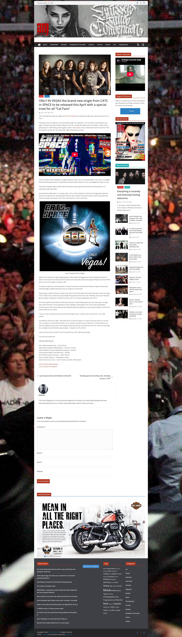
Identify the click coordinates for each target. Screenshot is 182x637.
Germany (106, 582)
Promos (128, 605)
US (115, 610)
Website (40, 471)
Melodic (119, 586)
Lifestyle (128, 585)
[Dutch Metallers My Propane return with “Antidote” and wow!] (121, 219)
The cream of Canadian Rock (46, 586)
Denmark (119, 574)
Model (113, 590)
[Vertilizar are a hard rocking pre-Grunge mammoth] (121, 315)
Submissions (123, 45)
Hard (116, 582)
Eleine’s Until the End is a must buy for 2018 (136, 302)
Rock (105, 603)
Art (116, 568)
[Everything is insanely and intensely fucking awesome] (130, 176)
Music (45, 45)
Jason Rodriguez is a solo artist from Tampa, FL (52, 619)
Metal (107, 590)
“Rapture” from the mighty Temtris (135, 278)
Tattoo (99, 45)
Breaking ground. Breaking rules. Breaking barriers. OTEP (95, 377)
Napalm (105, 594)
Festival (116, 576)
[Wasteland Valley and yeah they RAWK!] (121, 269)
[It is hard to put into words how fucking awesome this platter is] (121, 232)
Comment (41, 427)
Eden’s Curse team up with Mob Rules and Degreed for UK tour (57, 604)
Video (118, 610)
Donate (131, 111)
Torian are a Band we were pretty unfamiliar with (136, 245)
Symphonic (106, 607)
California (114, 571)
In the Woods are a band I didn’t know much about (135, 257)
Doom (105, 576)
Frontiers (112, 579)
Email (39, 462)
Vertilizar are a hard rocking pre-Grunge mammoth (135, 314)
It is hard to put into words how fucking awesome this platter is (136, 231)
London (115, 586)
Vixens (105, 613)
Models (91, 45)
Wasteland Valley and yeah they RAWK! (136, 268)
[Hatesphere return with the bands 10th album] (121, 291)
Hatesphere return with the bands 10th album (135, 289)
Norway (111, 594)
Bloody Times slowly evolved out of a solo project (53, 623)
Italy (111, 586)
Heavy (106, 585)
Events (107, 45)
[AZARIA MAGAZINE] (91, 6)
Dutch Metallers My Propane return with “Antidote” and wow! (135, 218)
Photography (108, 597)
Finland (106, 579)
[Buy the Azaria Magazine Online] (130, 123)
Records (119, 600)
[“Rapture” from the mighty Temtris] (121, 279)
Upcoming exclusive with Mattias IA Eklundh (55, 376)
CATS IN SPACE (70, 116)
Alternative (111, 569)
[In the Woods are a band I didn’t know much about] (121, 258)
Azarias (51, 112)
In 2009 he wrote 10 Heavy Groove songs (50, 608)
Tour (105, 610)
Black (109, 571)
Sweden (117, 603)
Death (114, 574)
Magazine (129, 589)
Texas (117, 607)
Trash (109, 610)
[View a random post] (142, 44)
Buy (114, 45)
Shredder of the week (78, 45)
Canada (106, 574)
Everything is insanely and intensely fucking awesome (128, 195)
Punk (113, 600)
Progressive (107, 600)
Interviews (54, 45)
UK (112, 610)
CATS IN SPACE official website (48, 364)
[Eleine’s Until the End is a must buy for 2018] (121, 303)
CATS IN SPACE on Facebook (48, 366)
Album (105, 568)
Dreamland (110, 576)
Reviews (64, 45)
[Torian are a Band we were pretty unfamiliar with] (121, 246)
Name (40, 453)
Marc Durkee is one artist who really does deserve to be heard (57, 596)
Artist (118, 568)
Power (117, 597)
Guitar (112, 582)
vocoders (78, 128)
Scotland (111, 604)
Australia (105, 571)
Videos (47, 96)
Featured (120, 187)
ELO (85, 128)
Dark (110, 574)
